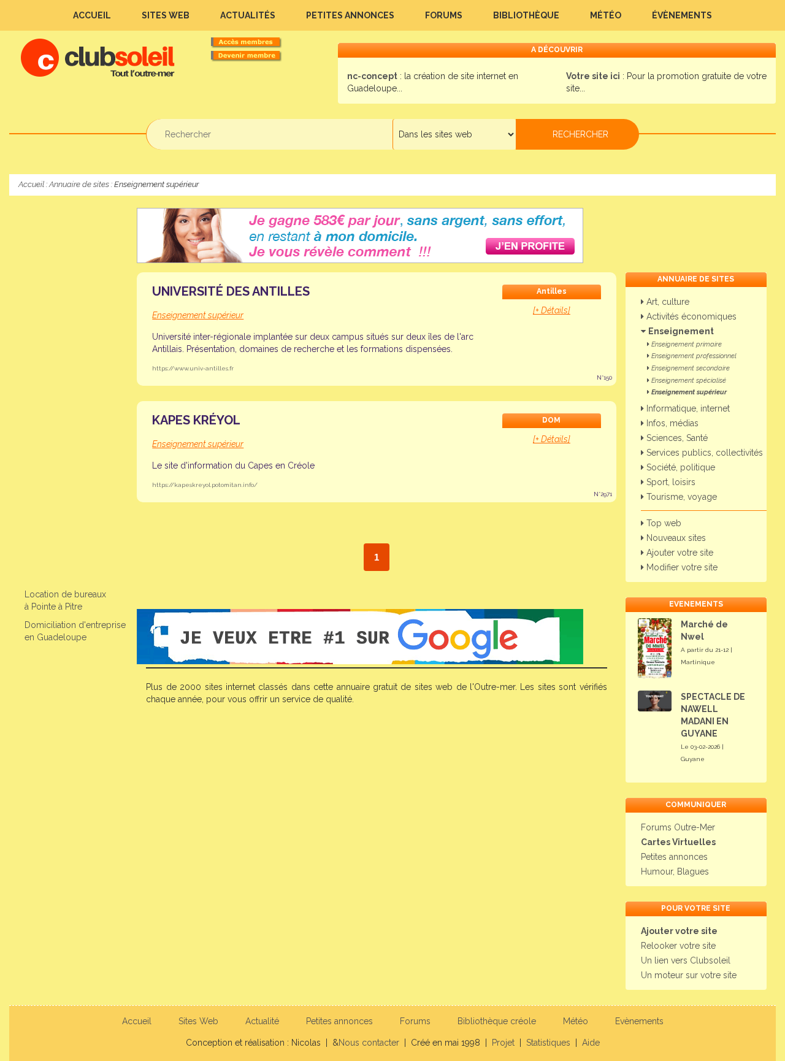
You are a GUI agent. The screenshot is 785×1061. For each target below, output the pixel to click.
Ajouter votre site (678, 552)
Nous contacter (369, 1043)
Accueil (92, 15)
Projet (503, 1043)
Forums (443, 15)
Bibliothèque (526, 15)
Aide (591, 1043)
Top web (662, 523)
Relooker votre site (678, 946)
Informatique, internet (687, 408)
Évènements (682, 15)
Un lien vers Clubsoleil (685, 960)
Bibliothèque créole (497, 1021)
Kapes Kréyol (196, 420)
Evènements (639, 1021)
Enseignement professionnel (693, 356)
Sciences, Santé (676, 438)
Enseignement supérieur (688, 392)
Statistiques (548, 1043)
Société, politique (679, 467)
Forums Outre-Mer (678, 827)
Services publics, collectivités (703, 453)
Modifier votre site (681, 567)
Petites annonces (350, 15)
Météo (605, 15)
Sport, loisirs (669, 482)
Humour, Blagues (675, 871)
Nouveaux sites (675, 538)
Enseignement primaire (685, 344)
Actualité (262, 1021)
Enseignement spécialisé (687, 381)
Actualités (247, 15)
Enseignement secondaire (689, 368)
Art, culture (666, 302)
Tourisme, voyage (680, 497)
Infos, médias (671, 423)
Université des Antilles (231, 291)
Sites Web (166, 15)
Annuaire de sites (79, 184)
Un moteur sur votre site (689, 975)
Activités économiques (690, 316)
